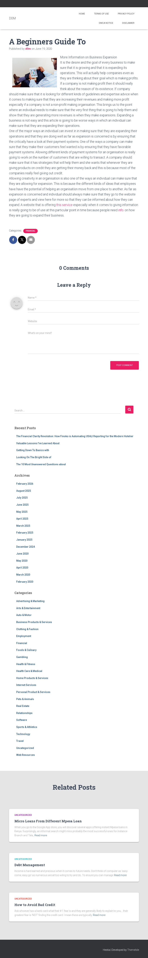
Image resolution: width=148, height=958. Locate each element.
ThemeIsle (133, 949)
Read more (40, 835)
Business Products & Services (34, 622)
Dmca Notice (106, 23)
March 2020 (23, 574)
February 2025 (24, 532)
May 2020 (21, 560)
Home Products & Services (32, 678)
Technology (23, 734)
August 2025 (23, 490)
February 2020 (24, 581)
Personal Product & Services (33, 692)
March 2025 (23, 525)
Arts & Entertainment (28, 608)
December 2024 (25, 546)
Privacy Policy (126, 14)
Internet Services (26, 685)
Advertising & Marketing (30, 601)
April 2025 (22, 518)
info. (121, 210)
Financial (30, 231)
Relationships (24, 713)
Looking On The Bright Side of (33, 457)
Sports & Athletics (26, 727)
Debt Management (29, 865)
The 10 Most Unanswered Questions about (41, 464)
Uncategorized (25, 748)
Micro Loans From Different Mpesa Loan (48, 821)
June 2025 (22, 504)
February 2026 (24, 483)
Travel (20, 741)
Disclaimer (128, 23)
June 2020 (22, 553)
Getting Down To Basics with (32, 450)
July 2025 (22, 497)
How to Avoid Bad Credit (34, 905)
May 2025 (21, 511)
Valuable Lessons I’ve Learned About (37, 443)
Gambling (22, 657)
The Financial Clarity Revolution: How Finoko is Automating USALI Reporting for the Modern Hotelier (74, 436)
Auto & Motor (24, 615)
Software (21, 719)
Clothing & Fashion (27, 629)
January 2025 (24, 539)
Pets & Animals (25, 699)
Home (82, 14)
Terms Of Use (101, 14)
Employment (23, 636)
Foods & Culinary (26, 650)
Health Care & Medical (29, 671)
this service (64, 205)
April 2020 (22, 567)
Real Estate (22, 706)
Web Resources (25, 754)
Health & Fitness (25, 664)
